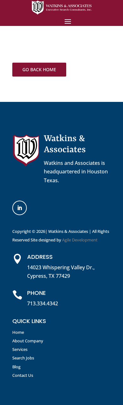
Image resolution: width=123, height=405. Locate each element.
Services (19, 349)
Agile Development (79, 240)
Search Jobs (23, 358)
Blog (16, 367)
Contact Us (22, 375)
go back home (39, 69)
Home (18, 332)
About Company (27, 341)
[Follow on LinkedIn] (19, 208)
